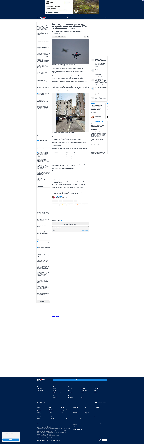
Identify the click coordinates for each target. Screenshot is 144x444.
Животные (55, 395)
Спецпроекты (96, 393)
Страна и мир (96, 388)
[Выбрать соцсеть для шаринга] (88, 37)
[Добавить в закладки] (85, 37)
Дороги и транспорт (57, 392)
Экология (95, 390)
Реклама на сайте (40, 385)
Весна (54, 388)
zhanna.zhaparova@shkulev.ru (42, 436)
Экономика (96, 392)
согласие (6, 437)
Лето (69, 390)
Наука (69, 393)
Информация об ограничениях (78, 426)
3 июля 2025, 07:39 (55, 33)
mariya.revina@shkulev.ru (41, 437)
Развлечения (83, 393)
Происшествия (84, 390)
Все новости (43, 23)
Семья (82, 397)
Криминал (70, 386)
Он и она (82, 385)
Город (54, 390)
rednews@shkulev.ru (50, 431)
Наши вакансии (40, 390)
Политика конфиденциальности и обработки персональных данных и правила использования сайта (89, 430)
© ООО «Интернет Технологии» (55, 440)
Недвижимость (71, 395)
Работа (82, 392)
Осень (82, 386)
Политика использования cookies (78, 427)
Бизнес (54, 386)
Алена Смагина (59, 196)
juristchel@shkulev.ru (63, 432)
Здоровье (55, 397)
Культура (70, 388)
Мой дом (70, 392)
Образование (70, 397)
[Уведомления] (103, 17)
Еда (54, 393)
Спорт (95, 385)
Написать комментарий (60, 36)
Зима (69, 385)
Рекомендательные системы (77, 429)
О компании (39, 388)
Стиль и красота (97, 386)
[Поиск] (100, 17)
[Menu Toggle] (37, 17)
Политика (83, 388)
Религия (82, 395)
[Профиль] (106, 17)
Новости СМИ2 (55, 316)
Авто (54, 385)
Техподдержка (40, 386)
